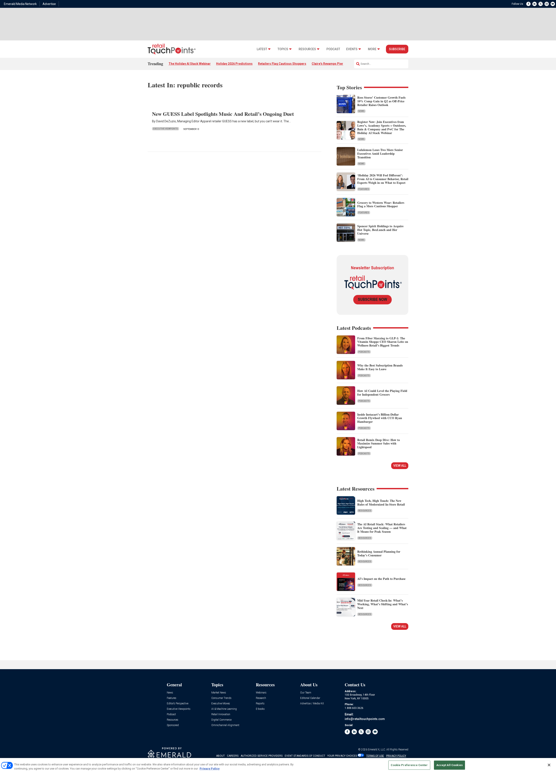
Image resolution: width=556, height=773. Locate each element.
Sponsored (173, 725)
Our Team (305, 692)
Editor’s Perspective (177, 703)
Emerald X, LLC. (377, 749)
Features (363, 189)
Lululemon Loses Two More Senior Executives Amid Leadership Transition (380, 153)
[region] (278, 765)
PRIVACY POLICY (396, 755)
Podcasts (364, 352)
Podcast (333, 49)
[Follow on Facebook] (528, 4)
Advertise (49, 3)
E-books (260, 709)
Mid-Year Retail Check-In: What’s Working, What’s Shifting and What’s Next (382, 604)
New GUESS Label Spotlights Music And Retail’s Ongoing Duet (223, 114)
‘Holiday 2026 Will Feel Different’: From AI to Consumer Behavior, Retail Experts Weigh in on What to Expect (382, 179)
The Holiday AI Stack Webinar (190, 63)
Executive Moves (220, 703)
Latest (262, 49)
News (361, 111)
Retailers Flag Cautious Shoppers (282, 63)
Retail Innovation (220, 714)
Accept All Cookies (449, 765)
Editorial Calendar (310, 698)
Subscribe (397, 49)
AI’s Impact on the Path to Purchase (381, 578)
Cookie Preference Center (409, 765)
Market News (218, 692)
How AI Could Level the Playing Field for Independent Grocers (382, 392)
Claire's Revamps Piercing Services (337, 63)
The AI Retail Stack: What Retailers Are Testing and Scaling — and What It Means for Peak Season (382, 528)
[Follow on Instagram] (546, 4)
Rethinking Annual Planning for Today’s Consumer (378, 553)
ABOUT (220, 755)
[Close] (549, 765)
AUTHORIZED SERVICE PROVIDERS (262, 755)
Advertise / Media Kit (312, 703)
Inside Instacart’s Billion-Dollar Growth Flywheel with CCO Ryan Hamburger (379, 418)
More (372, 49)
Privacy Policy (210, 768)
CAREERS (232, 755)
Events (351, 49)
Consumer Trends (221, 698)
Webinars (261, 692)
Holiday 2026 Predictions (234, 63)
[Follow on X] (540, 4)
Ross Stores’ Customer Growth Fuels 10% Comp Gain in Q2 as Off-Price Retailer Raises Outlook (381, 101)
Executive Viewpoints (165, 129)
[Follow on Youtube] (553, 4)
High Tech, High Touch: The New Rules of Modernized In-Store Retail (381, 502)
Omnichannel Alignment (225, 725)
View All (399, 465)
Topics (283, 49)
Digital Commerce (221, 719)
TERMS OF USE (375, 755)
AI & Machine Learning (224, 709)
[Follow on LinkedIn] (534, 4)
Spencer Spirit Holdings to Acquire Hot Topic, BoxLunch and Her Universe (380, 230)
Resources (307, 49)
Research (261, 698)
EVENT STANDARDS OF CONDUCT (305, 755)
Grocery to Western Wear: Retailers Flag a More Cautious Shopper (380, 204)
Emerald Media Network (20, 3)
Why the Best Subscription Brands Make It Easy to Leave (380, 367)
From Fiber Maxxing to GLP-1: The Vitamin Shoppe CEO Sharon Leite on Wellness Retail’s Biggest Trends (382, 342)
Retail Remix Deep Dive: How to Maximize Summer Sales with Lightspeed (378, 444)
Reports (260, 703)
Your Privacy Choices (342, 755)
